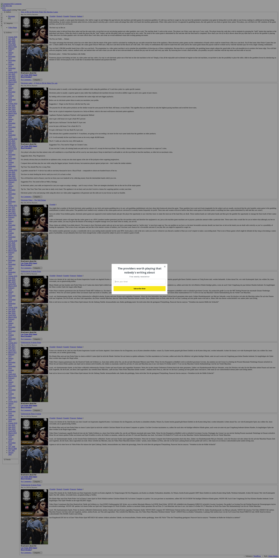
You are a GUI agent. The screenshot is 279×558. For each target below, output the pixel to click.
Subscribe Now (140, 288)
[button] (140, 270)
